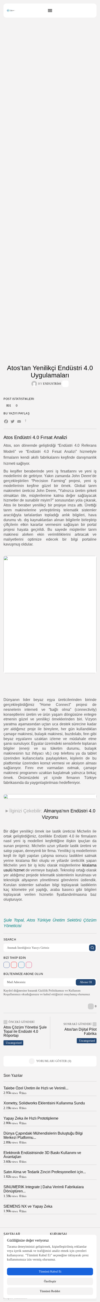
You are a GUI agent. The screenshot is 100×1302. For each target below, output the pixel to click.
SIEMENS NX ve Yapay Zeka (27, 1206)
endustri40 (52, 383)
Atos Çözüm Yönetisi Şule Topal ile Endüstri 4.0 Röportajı (25, 1031)
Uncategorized (14, 1042)
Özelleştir (50, 1281)
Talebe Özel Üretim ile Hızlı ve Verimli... (35, 1088)
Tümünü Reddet (50, 1291)
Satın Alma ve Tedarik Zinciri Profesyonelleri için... (44, 1172)
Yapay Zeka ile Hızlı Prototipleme (30, 1118)
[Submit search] (92, 947)
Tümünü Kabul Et (50, 1271)
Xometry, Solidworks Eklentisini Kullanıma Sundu (44, 1103)
